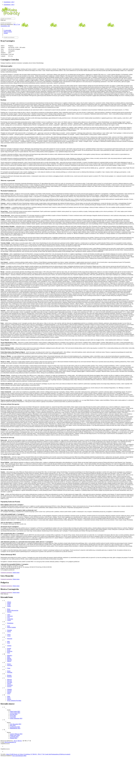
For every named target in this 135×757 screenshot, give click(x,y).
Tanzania (9, 690)
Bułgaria (9, 611)
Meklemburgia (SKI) (15, 728)
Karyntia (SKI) (13, 714)
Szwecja (9, 686)
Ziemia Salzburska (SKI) (16, 718)
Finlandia (9, 630)
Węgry (9, 697)
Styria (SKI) (13, 715)
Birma (8, 609)
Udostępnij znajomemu (6, 572)
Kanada (9, 648)
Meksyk (9, 661)
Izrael (8, 642)
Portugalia (9, 672)
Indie (8, 641)
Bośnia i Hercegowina (12, 610)
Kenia (8, 650)
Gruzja (9, 635)
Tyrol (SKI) (13, 717)
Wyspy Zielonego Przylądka (14, 700)
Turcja (8, 693)
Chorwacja (10, 616)
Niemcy (9, 664)
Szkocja (9, 683)
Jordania (9, 645)
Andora (9, 603)
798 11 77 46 (16, 24)
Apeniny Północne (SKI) (16, 734)
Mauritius (9, 659)
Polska (8, 671)
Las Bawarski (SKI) (15, 726)
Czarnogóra (10, 619)
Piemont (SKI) (13, 738)
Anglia (8, 604)
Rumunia (9, 676)
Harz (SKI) (13, 725)
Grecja (8, 634)
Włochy (9, 699)
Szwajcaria (10, 685)
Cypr (8, 617)
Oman (8, 668)
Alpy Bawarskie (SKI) (15, 724)
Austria (9, 606)
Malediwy (9, 655)
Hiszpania (9, 638)
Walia (8, 696)
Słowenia (9, 680)
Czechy (9, 620)
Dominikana (10, 623)
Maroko (9, 658)
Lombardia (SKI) (14, 736)
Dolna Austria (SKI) (15, 711)
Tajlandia (9, 689)
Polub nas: (3, 20)
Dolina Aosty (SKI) (15, 735)
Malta (8, 657)
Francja (9, 631)
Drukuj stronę (15, 572)
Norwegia (9, 665)
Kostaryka (9, 651)
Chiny (8, 614)
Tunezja (9, 692)
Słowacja (9, 679)
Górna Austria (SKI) (15, 712)
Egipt (8, 626)
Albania (9, 602)
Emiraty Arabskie (11, 627)
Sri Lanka (9, 682)
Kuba (8, 652)
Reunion (9, 675)
